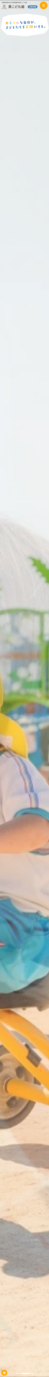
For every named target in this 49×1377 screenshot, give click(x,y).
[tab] (16, 1373)
